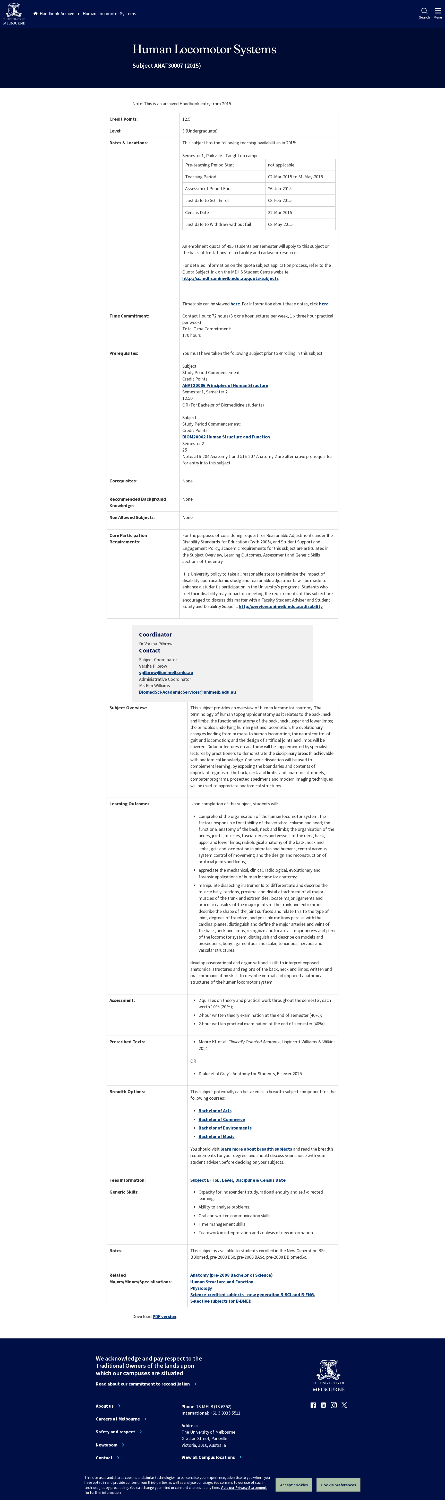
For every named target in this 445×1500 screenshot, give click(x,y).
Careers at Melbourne (118, 1419)
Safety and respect (115, 1432)
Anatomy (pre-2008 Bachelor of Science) (231, 1275)
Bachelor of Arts (215, 1111)
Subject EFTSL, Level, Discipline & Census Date (238, 1180)
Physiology (201, 1288)
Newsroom (106, 1445)
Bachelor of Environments (225, 1128)
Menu (438, 17)
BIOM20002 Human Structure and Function (226, 437)
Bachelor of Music (217, 1136)
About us (105, 1406)
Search (424, 17)
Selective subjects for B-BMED (221, 1301)
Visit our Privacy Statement (244, 1487)
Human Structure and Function (221, 1282)
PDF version (164, 1316)
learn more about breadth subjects (256, 1149)
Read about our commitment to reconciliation (143, 1384)
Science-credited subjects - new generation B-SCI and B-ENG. (252, 1295)
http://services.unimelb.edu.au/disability (280, 606)
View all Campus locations (208, 1457)
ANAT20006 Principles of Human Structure (225, 385)
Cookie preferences (338, 1484)
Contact (104, 1458)
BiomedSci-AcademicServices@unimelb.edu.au (187, 692)
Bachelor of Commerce (222, 1119)
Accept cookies (294, 1484)
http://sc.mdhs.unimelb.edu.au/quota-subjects (230, 278)
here (235, 304)
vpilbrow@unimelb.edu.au (166, 672)
